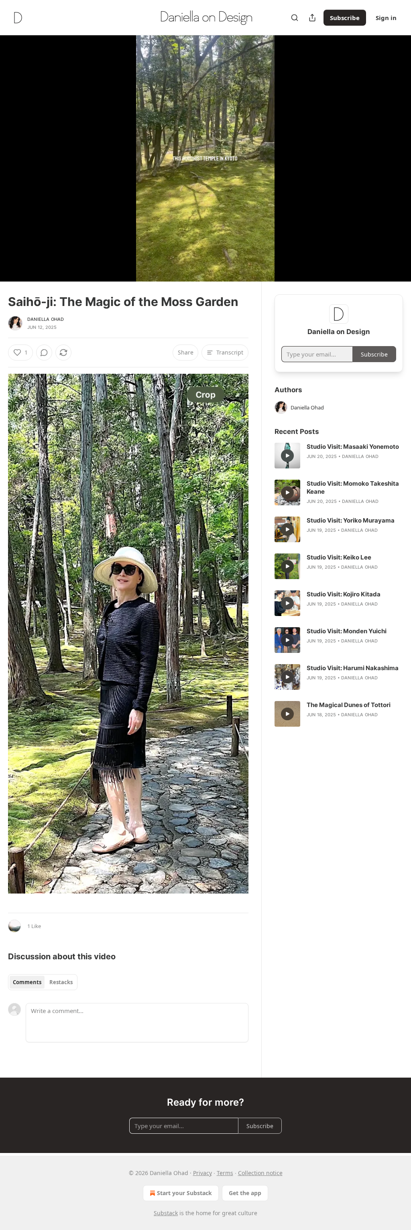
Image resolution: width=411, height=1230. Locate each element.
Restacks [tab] (61, 982)
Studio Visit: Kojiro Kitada (343, 594)
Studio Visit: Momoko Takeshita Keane (353, 487)
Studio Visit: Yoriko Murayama (351, 520)
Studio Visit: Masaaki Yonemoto (353, 446)
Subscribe (345, 18)
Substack (166, 1213)
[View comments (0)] (394, 163)
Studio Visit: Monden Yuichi (347, 631)
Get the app (245, 1193)
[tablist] (42, 982)
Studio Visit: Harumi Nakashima (353, 668)
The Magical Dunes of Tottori (349, 705)
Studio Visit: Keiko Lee (339, 557)
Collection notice (260, 1173)
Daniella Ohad (45, 319)
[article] (338, 456)
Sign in (386, 18)
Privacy (202, 1173)
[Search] (295, 18)
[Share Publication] (312, 18)
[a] (287, 455)
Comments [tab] (27, 982)
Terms (225, 1173)
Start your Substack (184, 1193)
